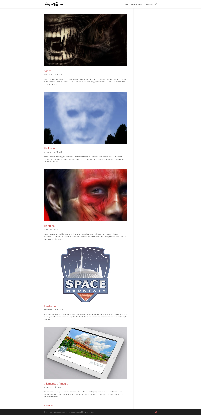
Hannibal (49, 226)
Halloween (50, 148)
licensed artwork (137, 4)
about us (149, 4)
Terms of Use (88, 412)
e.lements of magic (56, 383)
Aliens (47, 71)
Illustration (50, 306)
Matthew (49, 75)
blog (127, 4)
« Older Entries (49, 406)
